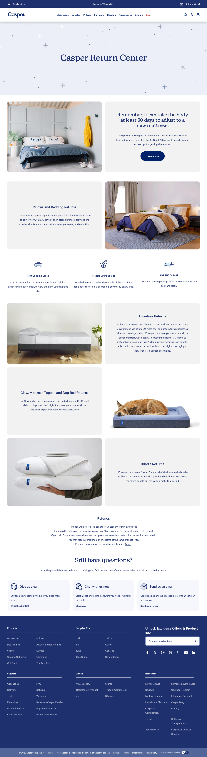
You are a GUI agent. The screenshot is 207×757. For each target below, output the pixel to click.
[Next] (136, 4)
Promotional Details (46, 714)
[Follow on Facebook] (147, 652)
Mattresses (63, 14)
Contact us (16, 282)
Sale (148, 14)
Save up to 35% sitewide (103, 4)
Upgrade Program (180, 689)
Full (78, 644)
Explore (139, 14)
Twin (78, 638)
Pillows (87, 14)
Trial (9, 696)
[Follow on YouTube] (186, 652)
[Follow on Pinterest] (178, 652)
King (78, 650)
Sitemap (109, 696)
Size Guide (81, 656)
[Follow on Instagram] (163, 652)
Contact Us (13, 683)
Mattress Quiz (152, 683)
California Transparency (178, 721)
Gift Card (12, 663)
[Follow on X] (155, 652)
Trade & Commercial (116, 689)
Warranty (41, 696)
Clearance (41, 656)
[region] (103, 276)
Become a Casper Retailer (49, 702)
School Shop (112, 656)
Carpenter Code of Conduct (181, 731)
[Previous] (69, 4)
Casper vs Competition (152, 710)
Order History (14, 714)
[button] (103, 595)
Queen (108, 644)
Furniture (99, 14)
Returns (40, 689)
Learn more (153, 156)
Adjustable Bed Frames (48, 644)
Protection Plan (15, 708)
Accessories (125, 14)
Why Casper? (83, 683)
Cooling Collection (17, 656)
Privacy (175, 708)
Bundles (76, 14)
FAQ (38, 683)
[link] (38, 595)
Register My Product (87, 689)
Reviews (149, 689)
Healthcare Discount (156, 702)
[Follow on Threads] (171, 652)
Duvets (40, 650)
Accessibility (152, 729)
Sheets (10, 650)
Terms (128, 544)
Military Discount (154, 696)
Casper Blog (177, 702)
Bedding (111, 14)
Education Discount (181, 696)
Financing (12, 702)
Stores (108, 683)
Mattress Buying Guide (183, 683)
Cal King (109, 650)
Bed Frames (13, 644)
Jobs (78, 696)
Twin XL (109, 638)
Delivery (11, 689)
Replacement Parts (46, 708)
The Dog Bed (43, 663)
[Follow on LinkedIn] (194, 652)
